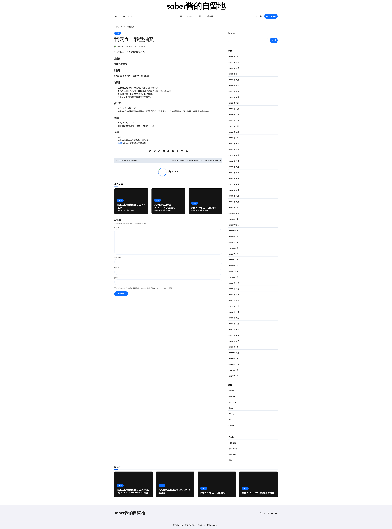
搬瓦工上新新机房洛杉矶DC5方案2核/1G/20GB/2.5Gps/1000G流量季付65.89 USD (133, 493)
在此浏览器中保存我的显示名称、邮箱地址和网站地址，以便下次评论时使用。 (144, 288)
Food (231, 408)
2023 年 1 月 (233, 138)
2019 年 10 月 (234, 364)
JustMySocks (191, 16)
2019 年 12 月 (234, 353)
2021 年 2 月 (234, 271)
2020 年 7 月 (234, 312)
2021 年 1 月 (233, 277)
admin (175, 171)
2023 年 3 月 (234, 126)
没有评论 (142, 46)
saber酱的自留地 (196, 6)
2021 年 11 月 (234, 219)
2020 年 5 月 (234, 324)
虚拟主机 (232, 454)
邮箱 (116, 268)
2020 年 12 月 (234, 283)
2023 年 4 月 (234, 120)
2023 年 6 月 (234, 109)
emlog (231, 391)
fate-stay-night (235, 402)
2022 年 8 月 (234, 167)
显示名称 (118, 257)
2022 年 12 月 (234, 144)
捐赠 (200, 16)
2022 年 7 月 (234, 173)
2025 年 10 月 (234, 68)
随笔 (231, 460)
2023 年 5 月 (234, 115)
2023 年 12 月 (234, 74)
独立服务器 (233, 449)
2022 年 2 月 (234, 202)
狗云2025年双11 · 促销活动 (203, 208)
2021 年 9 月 (234, 231)
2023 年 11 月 (234, 80)
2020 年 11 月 (234, 289)
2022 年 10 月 (234, 155)
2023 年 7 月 (234, 103)
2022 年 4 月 (234, 190)
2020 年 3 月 (234, 335)
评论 (116, 228)
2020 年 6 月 (234, 318)
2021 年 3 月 (233, 266)
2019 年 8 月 (234, 376)
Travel (231, 425)
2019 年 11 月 (234, 359)
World (231, 437)
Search (231, 33)
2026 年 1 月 (234, 56)
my (230, 420)
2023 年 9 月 (234, 91)
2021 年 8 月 (234, 237)
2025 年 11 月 (234, 62)
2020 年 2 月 (234, 341)
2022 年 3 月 (234, 196)
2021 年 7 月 (233, 242)
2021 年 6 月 (234, 248)
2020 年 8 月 (234, 306)
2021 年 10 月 (234, 225)
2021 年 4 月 (234, 260)
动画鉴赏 (232, 443)
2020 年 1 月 (234, 347)
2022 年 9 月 (234, 161)
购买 (120, 143)
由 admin (121, 46)
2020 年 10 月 (234, 295)
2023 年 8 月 (234, 97)
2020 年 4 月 (234, 329)
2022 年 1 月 (234, 208)
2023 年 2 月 (234, 132)
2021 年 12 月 (234, 213)
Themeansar (212, 525)
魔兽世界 (209, 16)
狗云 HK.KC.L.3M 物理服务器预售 (258, 493)
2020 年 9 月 (234, 300)
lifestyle (232, 414)
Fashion (232, 396)
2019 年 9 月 (234, 370)
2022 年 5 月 (234, 184)
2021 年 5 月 (234, 254)
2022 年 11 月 (234, 149)
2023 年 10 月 (234, 86)
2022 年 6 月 (234, 178)
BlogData (201, 525)
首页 (180, 16)
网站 (116, 278)
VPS (117, 33)
